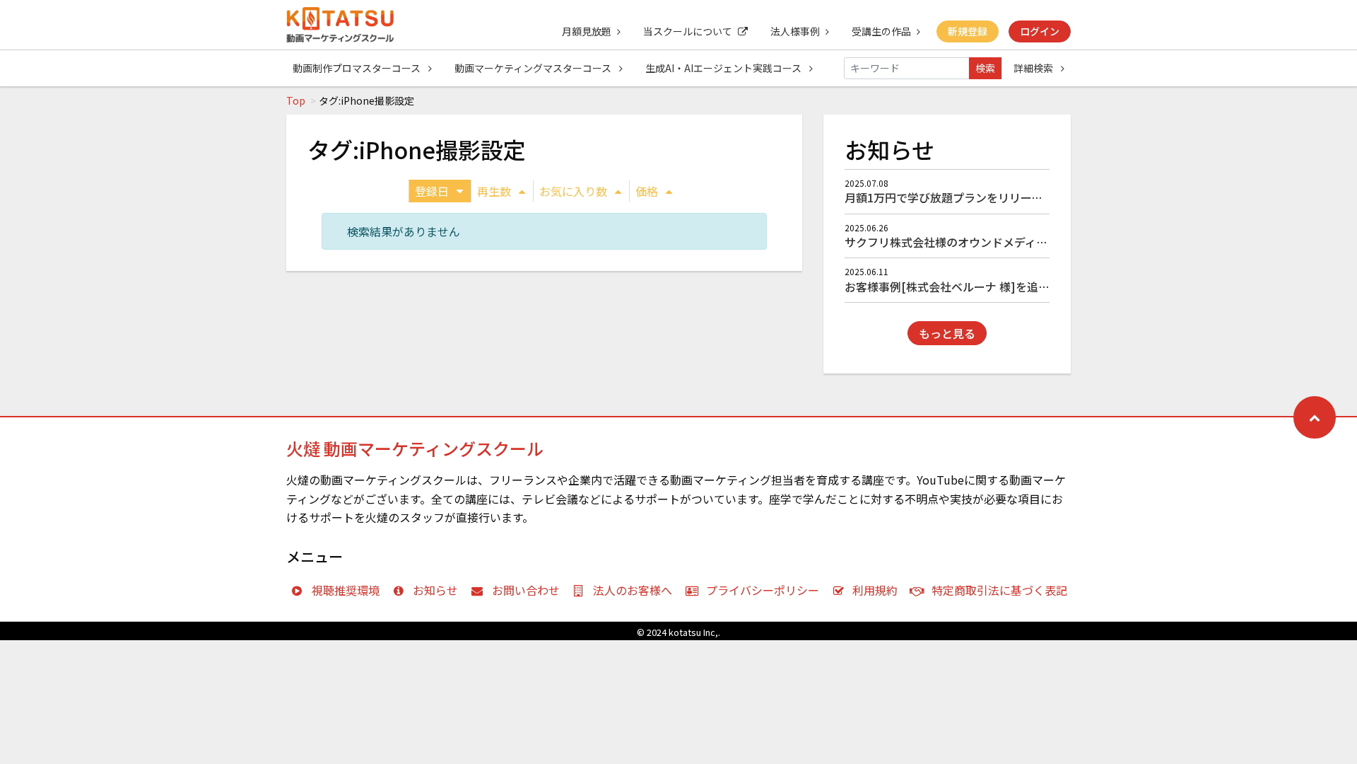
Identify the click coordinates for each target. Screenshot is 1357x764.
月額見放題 (586, 31)
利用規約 (875, 589)
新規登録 (967, 31)
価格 (646, 191)
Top (295, 100)
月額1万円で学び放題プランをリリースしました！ (972, 197)
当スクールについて (687, 31)
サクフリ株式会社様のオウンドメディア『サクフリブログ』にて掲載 (1019, 241)
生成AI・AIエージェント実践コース (724, 68)
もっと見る (947, 333)
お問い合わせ (526, 589)
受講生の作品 (881, 31)
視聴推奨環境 (346, 589)
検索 (985, 68)
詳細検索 (1034, 68)
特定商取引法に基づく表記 (999, 589)
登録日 (432, 191)
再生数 (494, 191)
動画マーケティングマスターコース (533, 68)
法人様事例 (795, 31)
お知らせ (435, 589)
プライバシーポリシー (762, 589)
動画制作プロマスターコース (358, 68)
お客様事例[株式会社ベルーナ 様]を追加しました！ (975, 286)
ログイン (1039, 31)
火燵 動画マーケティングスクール (415, 448)
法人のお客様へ (632, 589)
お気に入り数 (573, 191)
